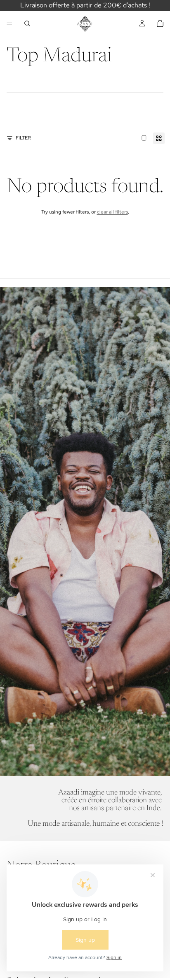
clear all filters (112, 212)
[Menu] (9, 23)
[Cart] (160, 23)
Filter (23, 138)
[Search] (27, 23)
